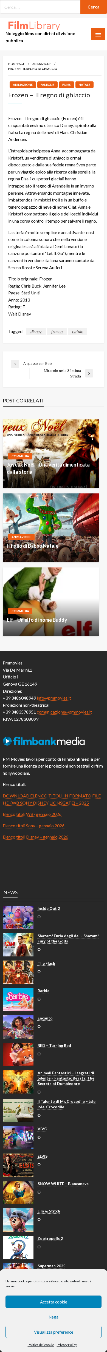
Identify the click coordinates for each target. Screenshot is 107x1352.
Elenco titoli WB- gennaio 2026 (32, 814)
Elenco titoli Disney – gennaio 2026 (35, 836)
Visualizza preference (53, 1332)
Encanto (45, 1018)
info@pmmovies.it (54, 697)
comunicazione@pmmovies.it (64, 711)
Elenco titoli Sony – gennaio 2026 (33, 825)
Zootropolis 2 (50, 1238)
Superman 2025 (51, 1265)
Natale (84, 84)
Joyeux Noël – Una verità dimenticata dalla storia (48, 468)
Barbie (43, 990)
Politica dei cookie (41, 1345)
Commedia (20, 456)
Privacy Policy (67, 1345)
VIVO (42, 1128)
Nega (53, 1316)
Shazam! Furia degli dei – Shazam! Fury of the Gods (68, 938)
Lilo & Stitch (49, 1211)
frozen (57, 331)
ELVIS (42, 1156)
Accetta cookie (53, 1301)
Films (66, 84)
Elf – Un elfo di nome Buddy (37, 620)
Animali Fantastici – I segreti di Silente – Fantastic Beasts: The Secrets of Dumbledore (66, 1078)
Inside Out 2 (49, 908)
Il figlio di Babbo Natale (32, 546)
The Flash (46, 963)
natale (77, 331)
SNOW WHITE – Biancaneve (63, 1183)
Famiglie (47, 84)
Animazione (41, 64)
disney (36, 331)
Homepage (16, 64)
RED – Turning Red (54, 1045)
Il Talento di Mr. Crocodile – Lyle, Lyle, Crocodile (67, 1104)
